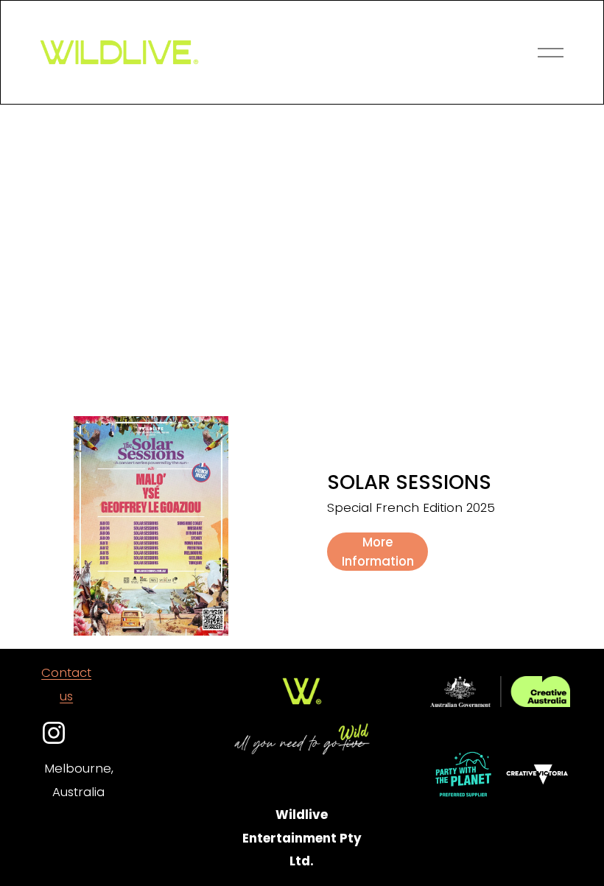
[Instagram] (54, 733)
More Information (378, 551)
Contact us (66, 684)
